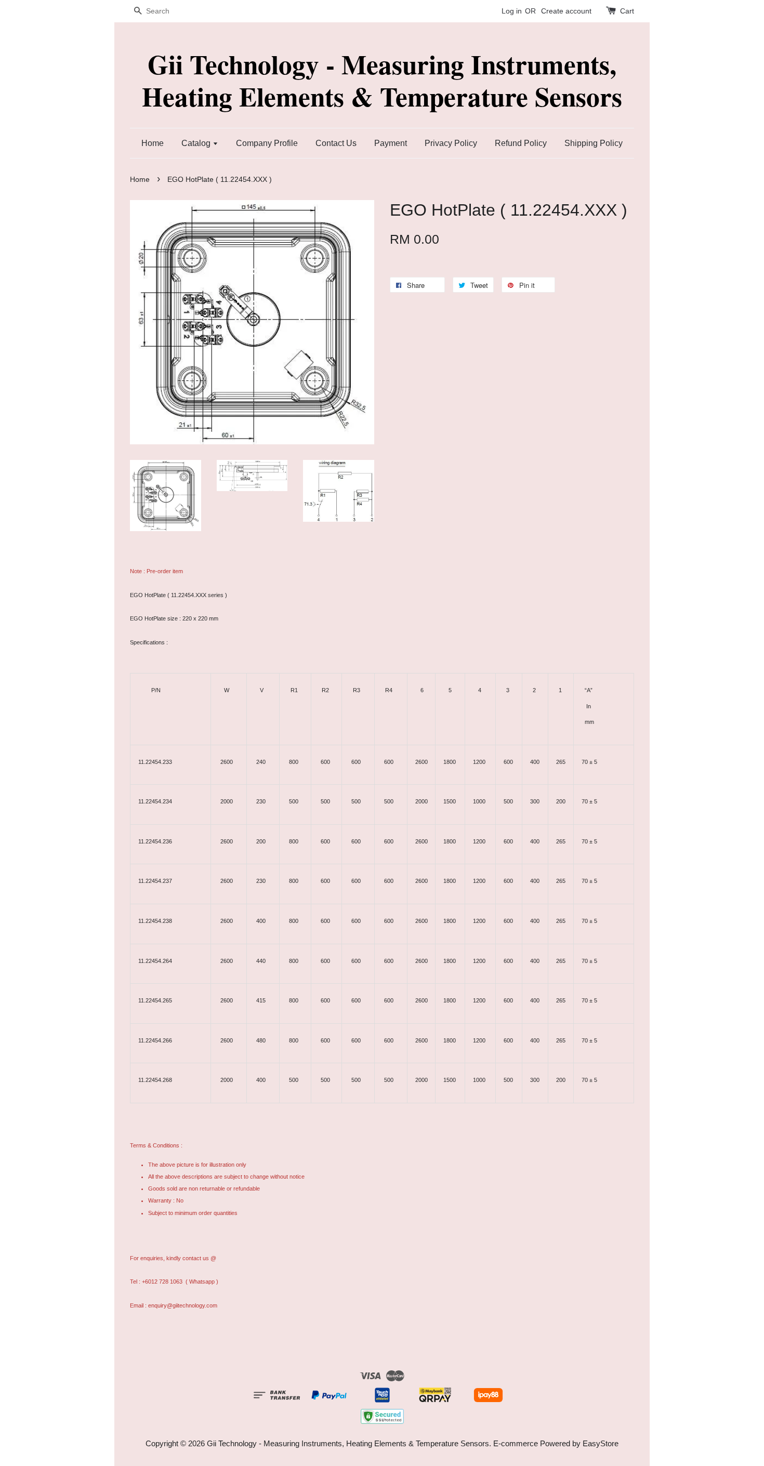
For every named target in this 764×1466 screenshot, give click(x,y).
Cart (627, 11)
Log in (512, 11)
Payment (390, 143)
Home (152, 143)
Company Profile (267, 143)
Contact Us (336, 143)
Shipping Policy (593, 143)
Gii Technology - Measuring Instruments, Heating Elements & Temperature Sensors (382, 80)
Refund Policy (521, 143)
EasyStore (600, 1443)
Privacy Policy (451, 143)
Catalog (197, 143)
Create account (566, 11)
